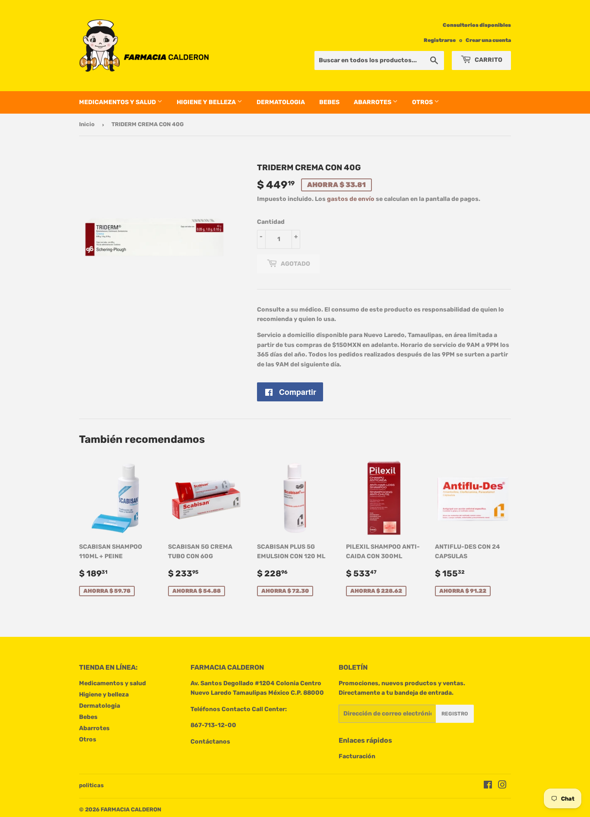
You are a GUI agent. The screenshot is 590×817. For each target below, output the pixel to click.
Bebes (329, 102)
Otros (423, 102)
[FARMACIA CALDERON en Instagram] (502, 786)
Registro (454, 714)
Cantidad (271, 222)
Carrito (487, 60)
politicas (91, 785)
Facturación (357, 756)
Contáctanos (210, 741)
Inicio (87, 124)
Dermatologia (281, 102)
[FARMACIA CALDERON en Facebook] (487, 786)
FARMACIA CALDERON (131, 809)
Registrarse (440, 40)
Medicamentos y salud (118, 102)
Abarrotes (373, 102)
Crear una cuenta (488, 40)
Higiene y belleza (207, 102)
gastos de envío (350, 199)
